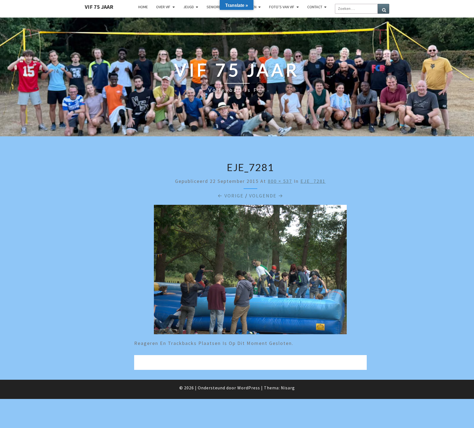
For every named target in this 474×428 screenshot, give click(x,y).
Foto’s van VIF (281, 6)
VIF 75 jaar (99, 6)
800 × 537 (280, 181)
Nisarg (288, 387)
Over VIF (163, 6)
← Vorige (231, 195)
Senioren (215, 6)
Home (143, 6)
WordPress (248, 387)
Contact (314, 6)
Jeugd (188, 6)
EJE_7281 (313, 181)
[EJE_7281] (250, 271)
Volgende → (266, 195)
